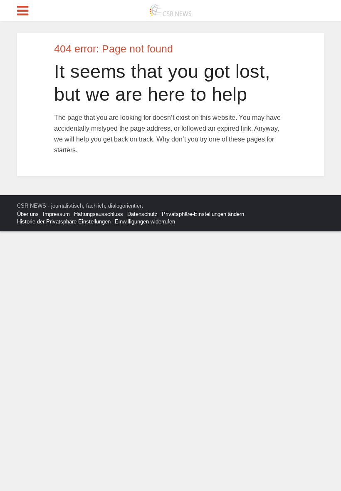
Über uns (28, 214)
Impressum (56, 214)
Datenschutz (142, 214)
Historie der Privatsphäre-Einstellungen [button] (64, 221)
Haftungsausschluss (98, 214)
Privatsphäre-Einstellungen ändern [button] (203, 214)
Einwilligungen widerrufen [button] (145, 221)
